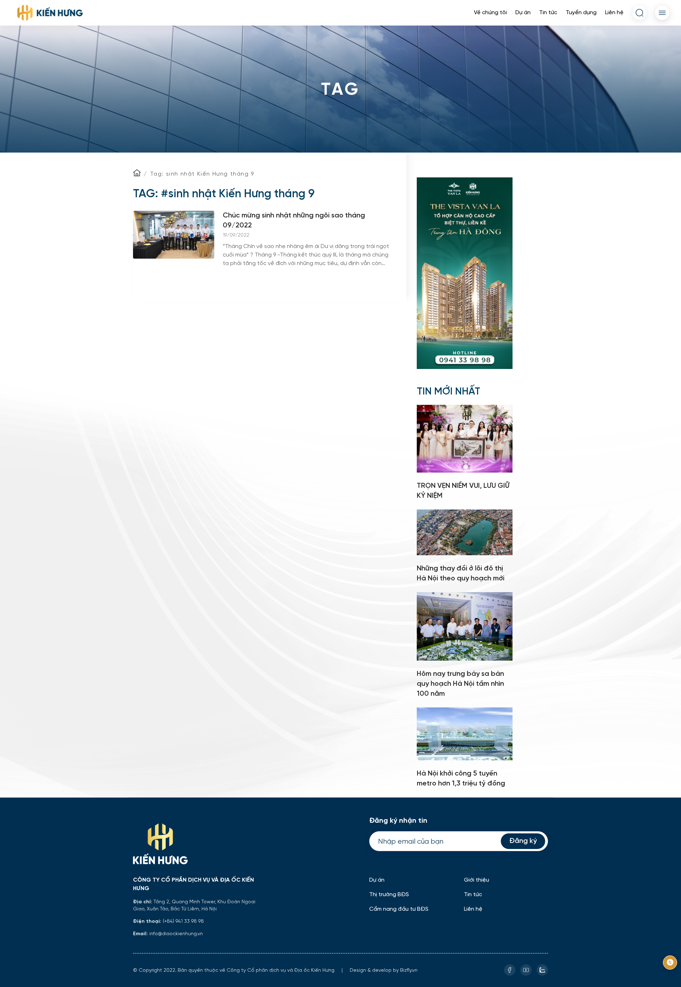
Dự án (523, 13)
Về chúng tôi (490, 13)
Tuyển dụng (581, 13)
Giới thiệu (476, 880)
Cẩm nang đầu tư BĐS (398, 909)
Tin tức (548, 13)
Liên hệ (614, 13)
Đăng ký (523, 841)
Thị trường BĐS (389, 895)
